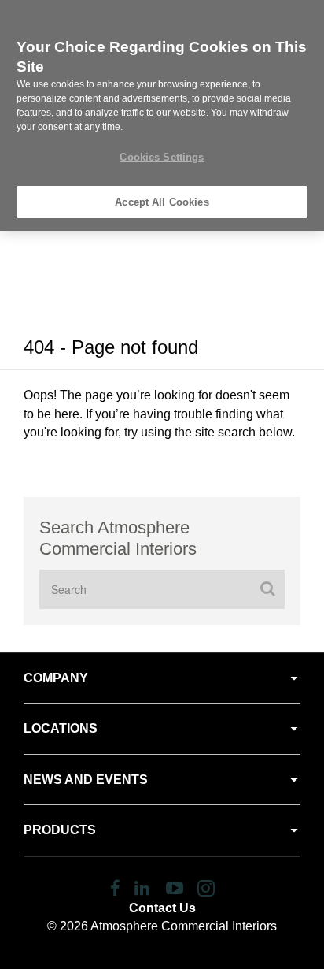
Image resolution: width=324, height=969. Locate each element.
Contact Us (162, 908)
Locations (61, 728)
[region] (162, 115)
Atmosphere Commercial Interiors (183, 926)
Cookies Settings (162, 157)
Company (56, 678)
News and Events (86, 779)
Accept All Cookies (161, 202)
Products (60, 830)
